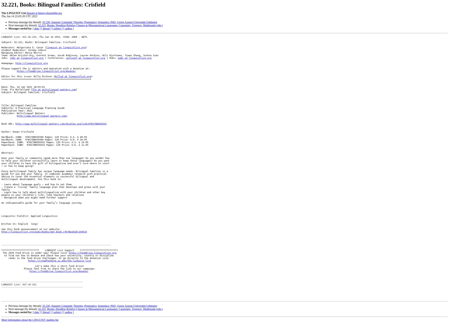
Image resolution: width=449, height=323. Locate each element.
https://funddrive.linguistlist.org (92, 253)
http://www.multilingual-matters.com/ (42, 116)
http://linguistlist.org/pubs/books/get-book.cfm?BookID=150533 (44, 231)
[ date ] (37, 28)
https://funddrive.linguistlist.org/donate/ (46, 71)
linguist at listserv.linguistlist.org (44, 13)
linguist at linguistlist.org (66, 47)
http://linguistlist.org (31, 63)
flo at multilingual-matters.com (54, 89)
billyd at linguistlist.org (73, 76)
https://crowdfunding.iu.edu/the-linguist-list (59, 260)
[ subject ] (57, 28)
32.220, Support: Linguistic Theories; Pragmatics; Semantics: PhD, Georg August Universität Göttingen (99, 22)
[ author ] (68, 28)
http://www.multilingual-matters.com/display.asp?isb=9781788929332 (61, 124)
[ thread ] (46, 28)
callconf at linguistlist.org (85, 58)
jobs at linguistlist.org (26, 58)
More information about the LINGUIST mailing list (29, 319)
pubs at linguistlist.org (135, 58)
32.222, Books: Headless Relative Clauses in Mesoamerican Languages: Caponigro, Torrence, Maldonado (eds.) (100, 25)
